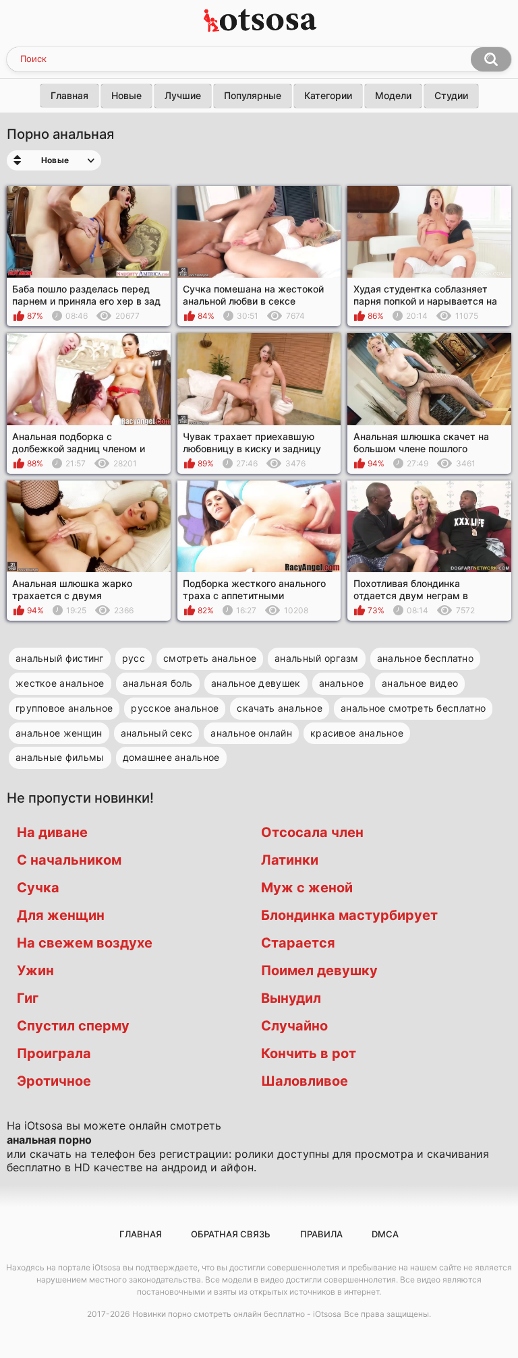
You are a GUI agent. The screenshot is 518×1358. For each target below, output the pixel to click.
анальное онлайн (251, 733)
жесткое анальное (60, 683)
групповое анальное (64, 708)
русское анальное (175, 708)
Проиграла (54, 1053)
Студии (451, 95)
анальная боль (158, 683)
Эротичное (54, 1081)
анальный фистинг (60, 658)
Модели (393, 95)
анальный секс (157, 733)
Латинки (289, 860)
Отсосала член (312, 832)
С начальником (69, 860)
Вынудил (291, 998)
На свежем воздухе (84, 943)
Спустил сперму (73, 1026)
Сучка (38, 887)
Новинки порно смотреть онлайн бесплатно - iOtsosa (236, 1314)
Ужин (35, 970)
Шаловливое (304, 1081)
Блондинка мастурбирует (349, 915)
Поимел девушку (319, 970)
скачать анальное (279, 708)
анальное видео (420, 683)
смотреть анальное (209, 658)
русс (133, 658)
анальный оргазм (317, 658)
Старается (298, 943)
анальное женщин (59, 733)
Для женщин (61, 915)
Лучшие (183, 95)
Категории (328, 95)
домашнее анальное (171, 757)
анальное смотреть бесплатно (413, 708)
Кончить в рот (308, 1053)
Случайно (294, 1026)
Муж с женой (307, 887)
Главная (69, 95)
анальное (341, 683)
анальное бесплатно (425, 658)
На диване (52, 832)
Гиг (27, 998)
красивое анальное (356, 733)
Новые (126, 95)
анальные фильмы (60, 757)
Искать (491, 59)
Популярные (252, 95)
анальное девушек (256, 683)
